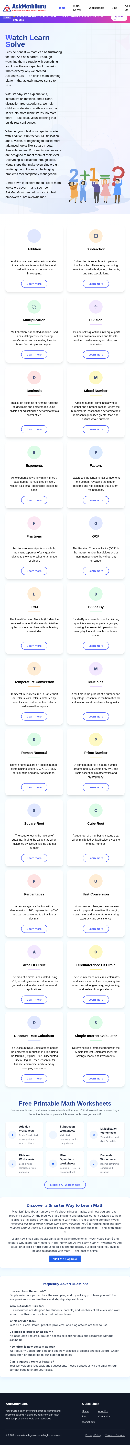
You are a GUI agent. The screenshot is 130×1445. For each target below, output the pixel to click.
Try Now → (118, 17)
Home (85, 1411)
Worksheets (88, 1421)
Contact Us (104, 1416)
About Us (103, 1411)
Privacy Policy (93, 1435)
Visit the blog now (65, 1259)
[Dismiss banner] (126, 18)
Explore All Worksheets (65, 1184)
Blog (84, 1416)
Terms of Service (115, 1435)
